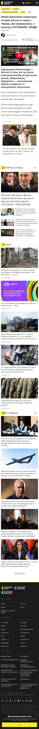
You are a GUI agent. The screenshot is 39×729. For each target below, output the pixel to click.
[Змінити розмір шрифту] (37, 40)
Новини (23, 646)
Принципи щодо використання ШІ (8, 666)
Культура (5, 646)
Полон (23, 12)
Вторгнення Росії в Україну (10, 12)
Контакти (24, 656)
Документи (25, 679)
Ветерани (16, 9)
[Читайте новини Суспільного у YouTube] (18, 700)
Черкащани (8, 69)
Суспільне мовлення (9, 660)
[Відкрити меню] (37, 3)
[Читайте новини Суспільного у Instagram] (14, 700)
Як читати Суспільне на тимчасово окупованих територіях (29, 673)
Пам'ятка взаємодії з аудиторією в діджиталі (29, 686)
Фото (22, 607)
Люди (22, 636)
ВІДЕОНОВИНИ (6, 9)
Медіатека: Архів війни (7, 611)
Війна (3, 604)
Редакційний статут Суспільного (9, 685)
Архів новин (6, 656)
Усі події (4, 622)
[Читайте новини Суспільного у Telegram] (26, 700)
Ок (19, 725)
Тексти (23, 604)
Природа (4, 643)
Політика (5, 633)
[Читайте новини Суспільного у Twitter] (10, 700)
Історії (3, 639)
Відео (29, 12)
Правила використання (26, 661)
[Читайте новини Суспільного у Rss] (2, 700)
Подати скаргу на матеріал (8, 680)
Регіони (23, 626)
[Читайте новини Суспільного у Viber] (22, 700)
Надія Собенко (11, 35)
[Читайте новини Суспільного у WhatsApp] (30, 700)
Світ (2, 636)
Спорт (22, 643)
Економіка (24, 633)
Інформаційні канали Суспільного (9, 671)
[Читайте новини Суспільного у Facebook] (6, 700)
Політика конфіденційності (27, 666)
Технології (24, 639)
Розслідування (26, 629)
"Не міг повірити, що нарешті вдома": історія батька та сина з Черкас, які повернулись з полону (19, 151)
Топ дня (23, 622)
